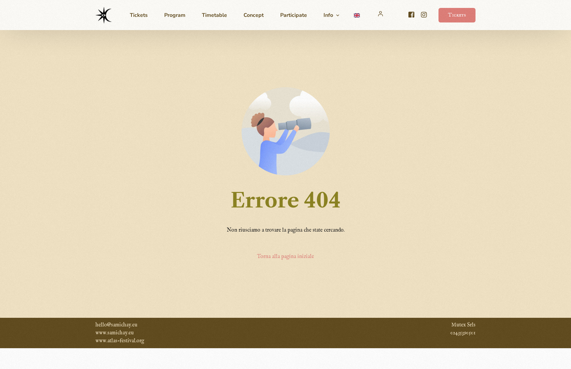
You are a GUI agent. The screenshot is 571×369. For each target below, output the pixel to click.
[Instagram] (424, 15)
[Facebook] (411, 15)
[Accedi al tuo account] (381, 14)
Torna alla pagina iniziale (285, 256)
